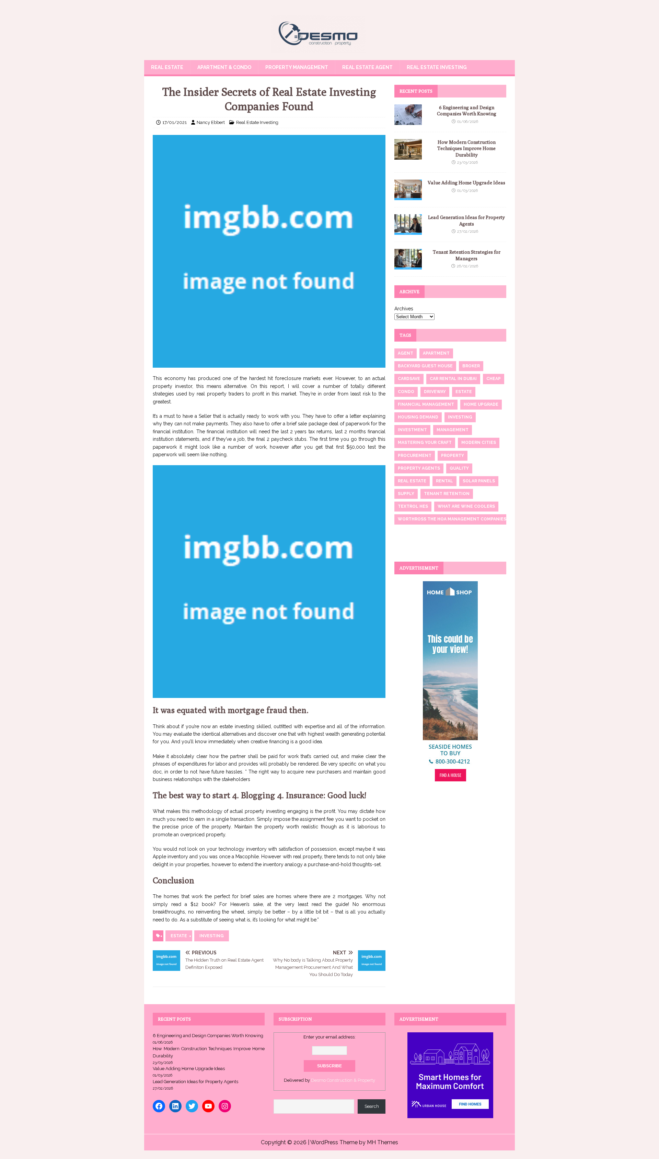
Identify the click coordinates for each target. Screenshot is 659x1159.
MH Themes (382, 1142)
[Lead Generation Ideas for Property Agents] (408, 231)
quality (459, 468)
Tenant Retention (447, 493)
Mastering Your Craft (425, 442)
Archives (403, 308)
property (452, 455)
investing (211, 935)
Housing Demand (418, 417)
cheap (493, 378)
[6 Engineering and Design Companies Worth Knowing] (408, 121)
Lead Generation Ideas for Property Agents (195, 1081)
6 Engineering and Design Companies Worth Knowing (208, 1035)
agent (405, 353)
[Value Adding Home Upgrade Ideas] (408, 196)
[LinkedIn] (175, 1106)
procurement (414, 455)
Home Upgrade (481, 404)
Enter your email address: (329, 1037)
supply (406, 493)
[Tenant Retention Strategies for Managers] (408, 265)
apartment (436, 353)
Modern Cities (478, 442)
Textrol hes (413, 506)
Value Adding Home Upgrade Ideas (466, 182)
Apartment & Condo (224, 67)
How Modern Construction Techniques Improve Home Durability (466, 148)
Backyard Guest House (425, 366)
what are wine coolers (466, 506)
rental (444, 481)
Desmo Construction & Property (343, 1080)
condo (406, 391)
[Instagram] (225, 1106)
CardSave (409, 378)
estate (179, 935)
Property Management (296, 67)
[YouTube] (208, 1106)
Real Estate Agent (367, 67)
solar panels (479, 481)
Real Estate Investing (437, 67)
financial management (426, 404)
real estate (412, 481)
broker (471, 366)
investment (412, 429)
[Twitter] (192, 1106)
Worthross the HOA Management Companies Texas (459, 519)
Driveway (435, 391)
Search (372, 1106)
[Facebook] (159, 1106)
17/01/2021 (174, 122)
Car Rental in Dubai (453, 378)
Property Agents (419, 468)
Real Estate (167, 67)
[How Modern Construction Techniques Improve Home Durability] (408, 156)
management (453, 429)
